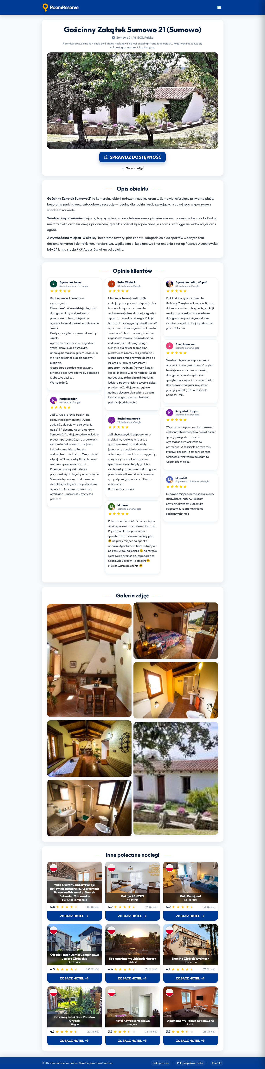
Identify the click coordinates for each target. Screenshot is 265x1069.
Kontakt (217, 1063)
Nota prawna (160, 1063)
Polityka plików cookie (190, 1063)
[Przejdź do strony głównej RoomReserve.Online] (61, 7)
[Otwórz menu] (219, 7)
